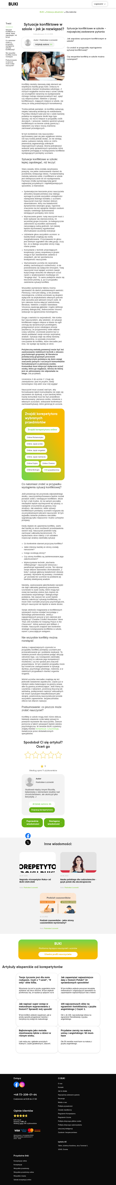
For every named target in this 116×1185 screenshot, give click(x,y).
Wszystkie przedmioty (21, 1168)
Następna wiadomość (54, 822)
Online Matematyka (35, 437)
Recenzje (61, 1098)
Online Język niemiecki (36, 457)
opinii (21, 1123)
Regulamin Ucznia (64, 1117)
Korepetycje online (20, 1161)
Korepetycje (18, 1165)
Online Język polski (35, 444)
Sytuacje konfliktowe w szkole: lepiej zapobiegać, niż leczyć (11, 33)
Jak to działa (62, 1091)
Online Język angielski (36, 450)
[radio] (28, 755)
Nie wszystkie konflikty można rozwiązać (11, 55)
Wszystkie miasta (20, 1176)
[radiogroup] (43, 755)
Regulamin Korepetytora (66, 1113)
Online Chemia (48, 463)
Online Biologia (33, 470)
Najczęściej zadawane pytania (69, 1095)
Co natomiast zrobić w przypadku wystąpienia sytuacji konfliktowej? (10, 45)
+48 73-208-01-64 (25, 1094)
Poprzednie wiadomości (33, 822)
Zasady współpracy (65, 1110)
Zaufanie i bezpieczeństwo (67, 1132)
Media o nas (62, 1102)
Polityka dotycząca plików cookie (69, 1121)
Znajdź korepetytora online (42, 430)
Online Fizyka (32, 463)
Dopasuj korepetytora (42, 810)
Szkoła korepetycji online (22, 1180)
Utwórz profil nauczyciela (58, 954)
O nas (60, 1083)
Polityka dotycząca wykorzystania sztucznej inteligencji (70, 1127)
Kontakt (60, 1087)
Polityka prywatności (65, 1106)
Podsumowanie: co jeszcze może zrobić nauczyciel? (11, 62)
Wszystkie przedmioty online (24, 1172)
